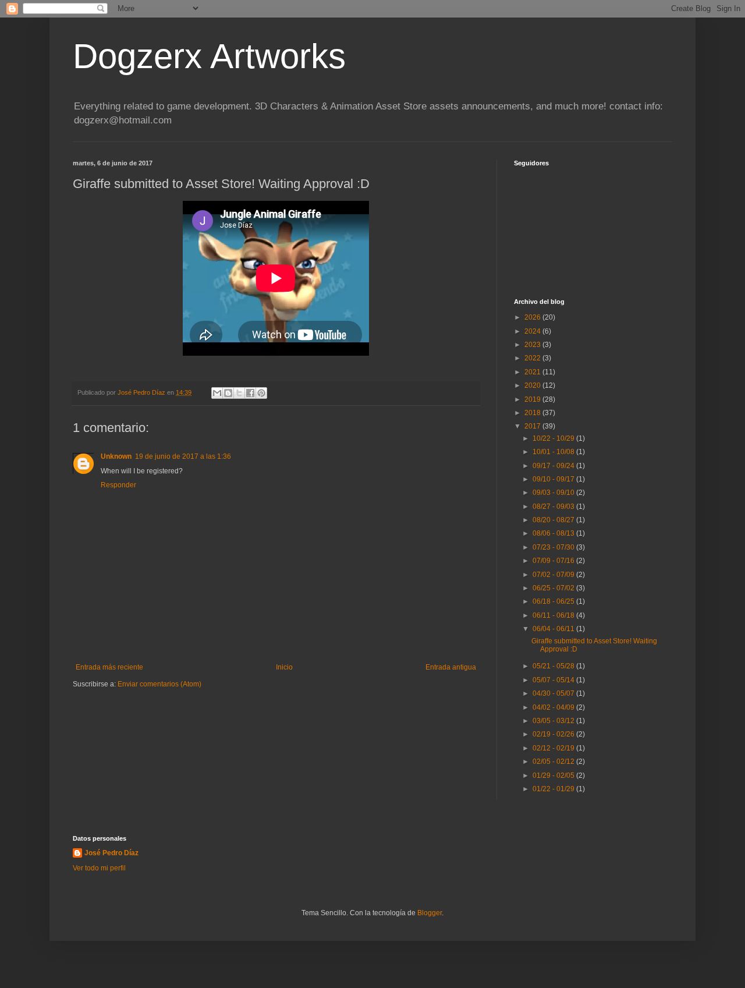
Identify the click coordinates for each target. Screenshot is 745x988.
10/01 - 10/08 (554, 452)
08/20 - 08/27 (554, 520)
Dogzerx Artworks (209, 56)
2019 (533, 399)
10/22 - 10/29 (554, 438)
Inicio (284, 667)
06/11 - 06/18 (554, 615)
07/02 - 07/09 (554, 575)
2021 (533, 372)
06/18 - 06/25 (554, 601)
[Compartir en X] (239, 393)
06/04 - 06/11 (554, 629)
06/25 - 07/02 (554, 588)
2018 (533, 413)
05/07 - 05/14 (554, 680)
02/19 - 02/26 (554, 734)
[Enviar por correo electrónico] (217, 393)
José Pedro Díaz (111, 853)
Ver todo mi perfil (99, 868)
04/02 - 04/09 (554, 707)
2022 (533, 358)
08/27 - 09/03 (554, 506)
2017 (533, 426)
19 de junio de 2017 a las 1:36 (183, 456)
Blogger (429, 913)
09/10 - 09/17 (554, 479)
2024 (533, 331)
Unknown (116, 456)
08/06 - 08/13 (554, 533)
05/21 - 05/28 (554, 666)
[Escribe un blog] (228, 393)
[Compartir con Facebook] (250, 393)
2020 (533, 385)
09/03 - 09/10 (554, 492)
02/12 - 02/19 (554, 748)
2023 (533, 345)
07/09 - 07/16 (554, 561)
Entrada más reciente (109, 667)
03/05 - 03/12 (554, 721)
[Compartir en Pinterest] (261, 393)
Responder (118, 485)
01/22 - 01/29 (554, 789)
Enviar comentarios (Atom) (159, 684)
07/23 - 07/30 (554, 547)
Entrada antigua (450, 667)
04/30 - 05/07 (554, 693)
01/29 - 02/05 (554, 775)
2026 (533, 317)
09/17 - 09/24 (554, 466)
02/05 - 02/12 (554, 761)
